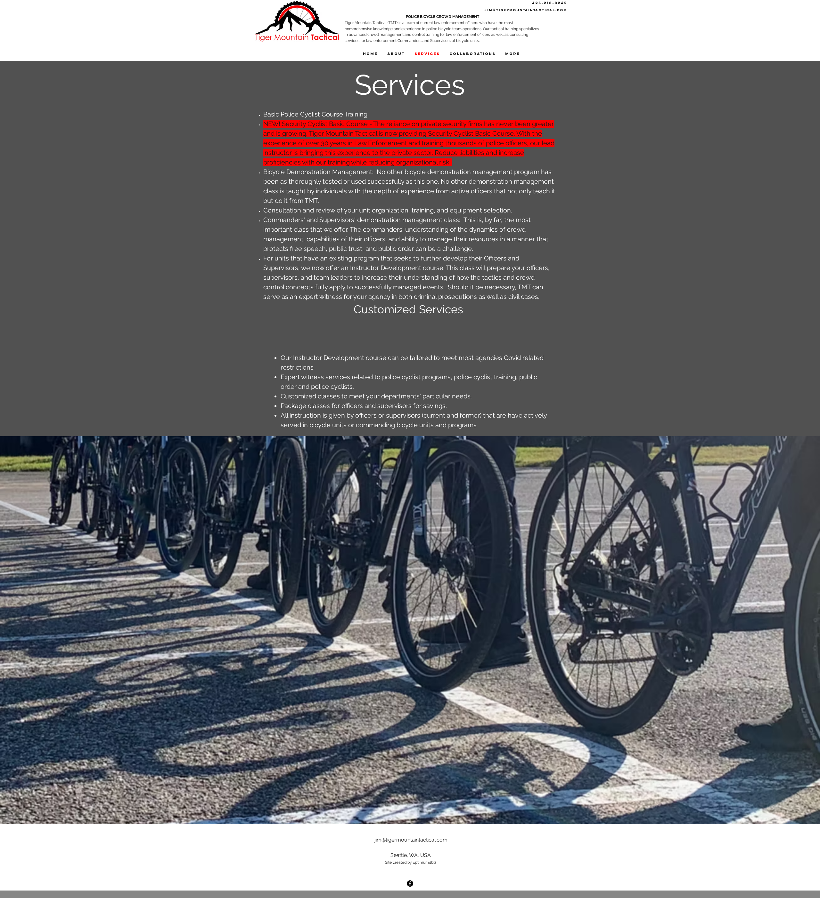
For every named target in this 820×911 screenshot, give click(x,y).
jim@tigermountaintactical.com (525, 10)
